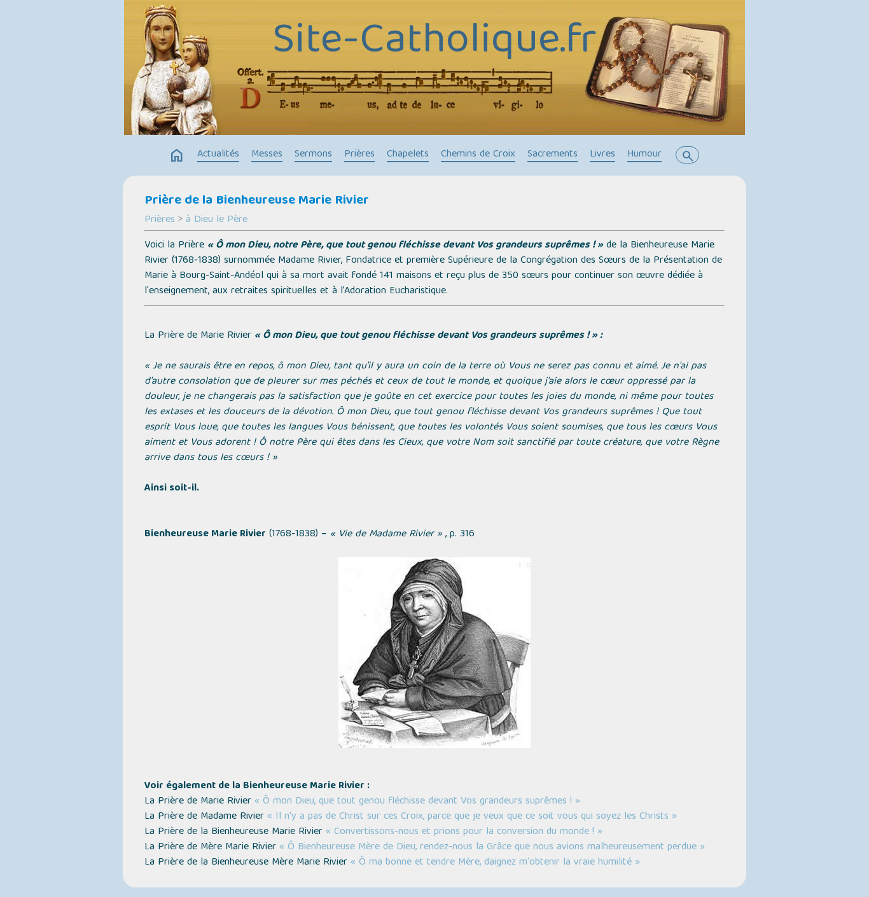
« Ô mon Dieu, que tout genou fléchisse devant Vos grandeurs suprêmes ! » (415, 801)
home (177, 156)
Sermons (313, 154)
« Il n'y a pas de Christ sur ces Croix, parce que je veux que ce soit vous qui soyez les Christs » (472, 817)
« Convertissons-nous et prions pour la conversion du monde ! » (464, 832)
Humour (644, 154)
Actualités (218, 154)
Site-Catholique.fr (434, 42)
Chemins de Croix (478, 154)
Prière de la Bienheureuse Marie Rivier (256, 201)
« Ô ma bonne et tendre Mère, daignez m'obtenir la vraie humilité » (495, 863)
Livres (602, 154)
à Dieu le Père (216, 220)
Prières (359, 154)
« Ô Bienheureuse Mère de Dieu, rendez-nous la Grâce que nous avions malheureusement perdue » (492, 847)
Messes (266, 154)
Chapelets (408, 154)
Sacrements (552, 154)
